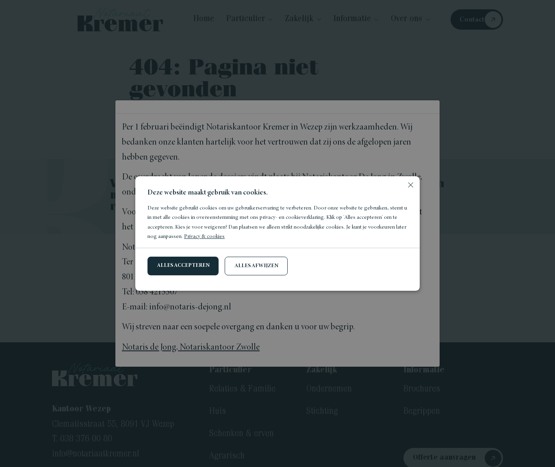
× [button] (411, 185)
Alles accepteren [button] (183, 265)
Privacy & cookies (204, 237)
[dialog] (277, 233)
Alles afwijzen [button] (256, 266)
